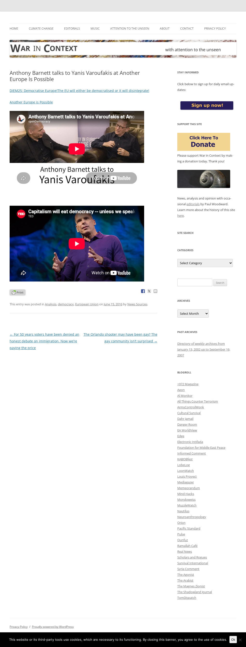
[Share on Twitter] (149, 291)
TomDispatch (186, 598)
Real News (184, 551)
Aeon (181, 390)
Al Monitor (184, 395)
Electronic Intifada (190, 442)
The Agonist (185, 574)
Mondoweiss (186, 499)
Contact (187, 28)
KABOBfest (185, 459)
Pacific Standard (188, 528)
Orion (181, 522)
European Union (86, 304)
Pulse (181, 534)
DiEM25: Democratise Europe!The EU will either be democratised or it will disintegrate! (79, 90)
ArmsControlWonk (190, 407)
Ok (233, 639)
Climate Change (41, 28)
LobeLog (183, 465)
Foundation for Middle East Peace (201, 447)
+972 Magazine (187, 384)
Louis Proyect (187, 476)
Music (95, 28)
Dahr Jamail (185, 418)
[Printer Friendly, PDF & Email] (17, 291)
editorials (193, 204)
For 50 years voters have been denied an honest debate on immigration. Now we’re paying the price (44, 341)
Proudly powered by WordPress (53, 627)
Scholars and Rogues (192, 557)
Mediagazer (185, 482)
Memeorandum (188, 488)
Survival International (192, 563)
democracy (66, 304)
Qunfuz (182, 540)
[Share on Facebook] (143, 291)
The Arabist (185, 580)
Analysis (50, 304)
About (165, 28)
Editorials (72, 28)
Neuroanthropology (191, 517)
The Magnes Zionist (191, 586)
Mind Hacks (185, 494)
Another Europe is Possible (31, 102)
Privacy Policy (215, 28)
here (180, 215)
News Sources (137, 304)
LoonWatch (185, 470)
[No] (240, 639)
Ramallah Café (187, 546)
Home (14, 28)
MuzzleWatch (187, 505)
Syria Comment (188, 569)
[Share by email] (155, 291)
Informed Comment (191, 453)
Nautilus (183, 511)
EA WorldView (187, 430)
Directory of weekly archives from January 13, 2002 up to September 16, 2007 (203, 349)
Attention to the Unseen (129, 28)
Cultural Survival (189, 413)
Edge (180, 436)
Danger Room (187, 424)
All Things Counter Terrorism (197, 401)
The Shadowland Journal (194, 592)
